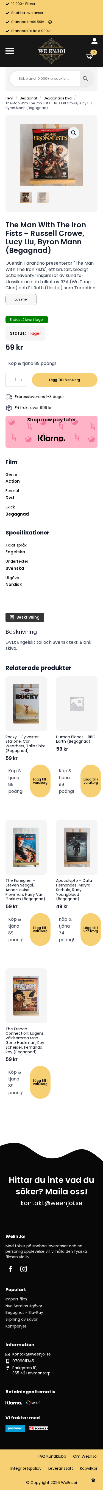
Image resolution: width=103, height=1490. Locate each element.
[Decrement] (10, 380)
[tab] (24, 617)
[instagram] (24, 1269)
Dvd (9, 498)
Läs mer (21, 299)
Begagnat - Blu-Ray (24, 1312)
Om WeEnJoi (85, 1456)
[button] (73, 133)
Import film (16, 1299)
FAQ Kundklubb (52, 1456)
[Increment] (22, 380)
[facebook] (10, 1269)
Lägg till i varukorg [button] (40, 781)
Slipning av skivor (21, 1319)
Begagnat (28, 98)
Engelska (15, 552)
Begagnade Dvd (58, 98)
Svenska (14, 568)
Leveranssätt (60, 1468)
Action (12, 481)
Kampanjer (15, 1326)
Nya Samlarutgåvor (23, 1306)
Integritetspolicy (25, 1468)
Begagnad (17, 514)
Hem (9, 98)
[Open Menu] (9, 51)
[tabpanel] (51, 640)
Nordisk (13, 584)
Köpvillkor (89, 1468)
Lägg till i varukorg (64, 379)
